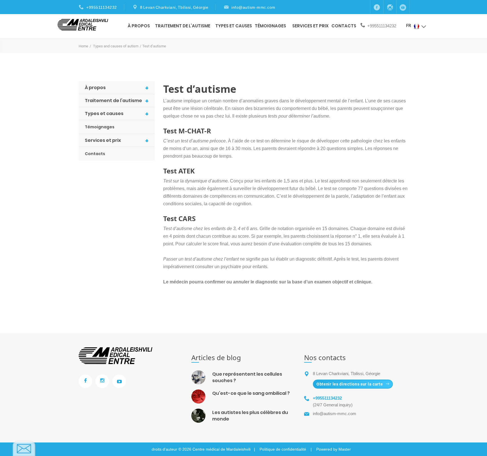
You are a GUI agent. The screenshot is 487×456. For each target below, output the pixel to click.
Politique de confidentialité (283, 449)
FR (409, 25)
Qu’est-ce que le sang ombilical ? (251, 393)
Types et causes (233, 26)
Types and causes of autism (115, 46)
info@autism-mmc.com (253, 7)
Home (83, 46)
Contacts (343, 26)
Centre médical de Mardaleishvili (221, 449)
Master (344, 449)
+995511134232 (101, 7)
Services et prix (310, 26)
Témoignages (270, 26)
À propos (139, 26)
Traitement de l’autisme (182, 26)
